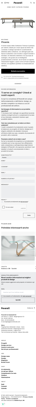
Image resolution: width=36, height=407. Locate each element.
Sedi (2, 384)
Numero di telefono (8, 178)
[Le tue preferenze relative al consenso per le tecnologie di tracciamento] (3, 404)
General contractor (7, 347)
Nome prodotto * (6, 155)
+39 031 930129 (8, 318)
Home (9, 7)
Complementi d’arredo (8, 373)
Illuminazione (5, 377)
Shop (13, 7)
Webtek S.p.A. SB (19, 400)
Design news (5, 356)
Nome (3, 160)
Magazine (4, 360)
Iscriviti (18, 300)
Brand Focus (5, 362)
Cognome (4, 166)
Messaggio (5, 184)
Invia (28, 215)
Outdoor (19, 7)
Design (3, 358)
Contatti (4, 386)
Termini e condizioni (12, 398)
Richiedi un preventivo (18, 71)
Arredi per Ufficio (7, 371)
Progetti (4, 343)
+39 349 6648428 (9, 320)
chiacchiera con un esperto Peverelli (18, 78)
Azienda (4, 388)
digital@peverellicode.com (12, 321)
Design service (6, 345)
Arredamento (5, 369)
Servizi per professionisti (9, 349)
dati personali (24, 201)
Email (3, 172)
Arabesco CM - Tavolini (9, 268)
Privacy (4, 199)
